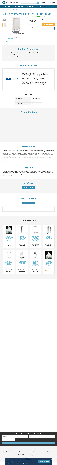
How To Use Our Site (50, 449)
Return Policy (33, 452)
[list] (28, 6)
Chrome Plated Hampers (35, 9)
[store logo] (10, 2)
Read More (5, 161)
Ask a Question (28, 202)
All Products (9, 9)
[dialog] (28, 461)
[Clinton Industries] (13, 79)
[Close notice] (51, 459)
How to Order (49, 451)
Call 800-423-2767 (51, 6)
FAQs (32, 454)
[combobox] (30, 3)
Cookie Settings (34, 455)
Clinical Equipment (17, 9)
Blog (19, 451)
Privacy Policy (27, 462)
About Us (19, 449)
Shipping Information (35, 451)
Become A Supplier (21, 454)
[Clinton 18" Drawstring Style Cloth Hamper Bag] (4, 25)
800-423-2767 (8, 449)
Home (3, 9)
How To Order (38, 6)
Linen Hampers (25, 9)
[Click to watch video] (4, 20)
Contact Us (45, 6)
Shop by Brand (19, 6)
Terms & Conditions (50, 452)
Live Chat (19, 452)
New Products (29, 6)
